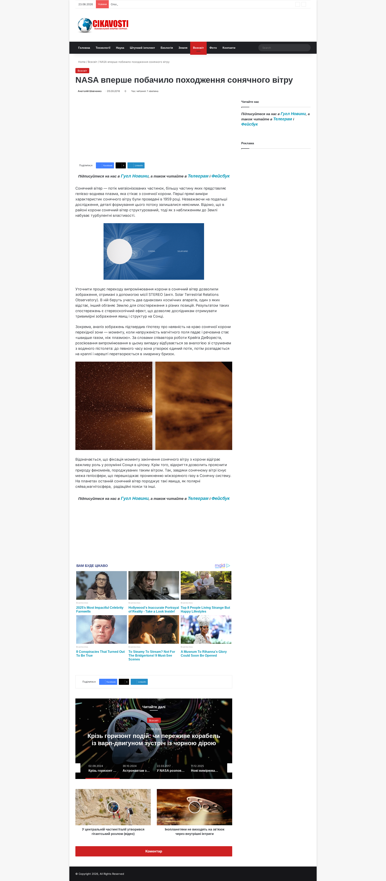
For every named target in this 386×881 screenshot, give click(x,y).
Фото (213, 47)
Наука (120, 47)
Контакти (229, 47)
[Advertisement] (153, 128)
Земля (183, 47)
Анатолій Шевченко (90, 91)
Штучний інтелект (142, 47)
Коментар (153, 851)
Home (81, 61)
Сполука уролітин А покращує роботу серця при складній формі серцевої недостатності (168, 4)
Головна (84, 47)
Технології (103, 47)
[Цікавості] (103, 25)
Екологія (167, 47)
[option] (153, 738)
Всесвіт (198, 47)
